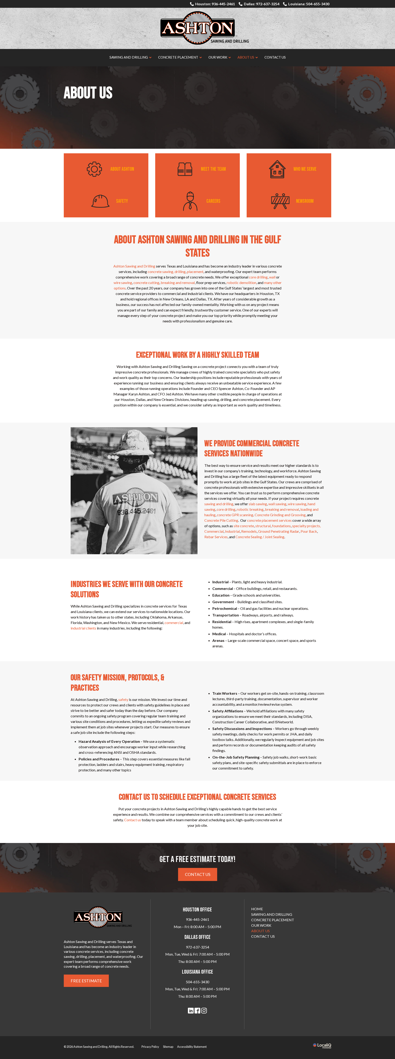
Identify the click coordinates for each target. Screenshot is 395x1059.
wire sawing (123, 282)
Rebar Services (216, 537)
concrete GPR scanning (235, 515)
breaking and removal (178, 282)
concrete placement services (269, 520)
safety (123, 699)
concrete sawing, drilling (167, 271)
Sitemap (168, 1046)
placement (195, 271)
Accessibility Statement (192, 1046)
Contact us (132, 820)
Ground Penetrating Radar (278, 531)
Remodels (249, 531)
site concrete (244, 526)
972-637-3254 (197, 947)
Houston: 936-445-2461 (215, 4)
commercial (174, 622)
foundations (281, 526)
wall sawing (277, 504)
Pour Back (309, 531)
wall (272, 277)
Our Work (261, 925)
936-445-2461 (197, 919)
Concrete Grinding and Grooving (280, 515)
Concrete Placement (272, 920)
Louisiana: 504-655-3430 (308, 4)
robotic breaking (250, 509)
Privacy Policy (150, 1046)
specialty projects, (306, 526)
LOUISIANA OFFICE (197, 972)
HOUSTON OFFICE (197, 909)
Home (257, 909)
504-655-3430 (197, 982)
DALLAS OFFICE (197, 937)
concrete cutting (146, 282)
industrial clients (83, 628)
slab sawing (258, 504)
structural (263, 526)
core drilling (258, 277)
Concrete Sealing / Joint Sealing (259, 537)
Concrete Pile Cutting (221, 520)
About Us (88, 93)
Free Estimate (86, 980)
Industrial (232, 531)
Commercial (214, 531)
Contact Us (197, 874)
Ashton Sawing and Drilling (134, 266)
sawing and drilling (218, 504)
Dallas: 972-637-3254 (261, 4)
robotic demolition (241, 282)
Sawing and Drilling (271, 914)
